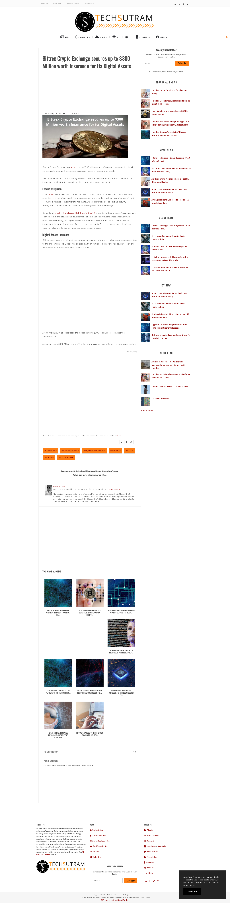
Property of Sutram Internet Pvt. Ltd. (116, 900)
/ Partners (155, 835)
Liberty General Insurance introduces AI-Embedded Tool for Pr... (121, 692)
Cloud (102, 37)
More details (114, 489)
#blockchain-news (70, 451)
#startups (49, 457)
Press (162, 37)
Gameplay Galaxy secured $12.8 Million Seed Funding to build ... (121, 651)
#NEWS (129, 451)
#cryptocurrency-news (95, 451)
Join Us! (150, 873)
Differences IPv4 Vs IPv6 (160, 398)
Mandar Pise (59, 486)
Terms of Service (72, 3)
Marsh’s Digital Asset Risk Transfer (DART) (75, 213)
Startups (144, 37)
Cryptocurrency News (99, 835)
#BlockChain (51, 451)
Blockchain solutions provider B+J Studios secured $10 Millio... (121, 611)
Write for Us (162, 846)
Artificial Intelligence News (101, 841)
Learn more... (189, 885)
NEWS (67, 37)
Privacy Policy (151, 857)
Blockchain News (97, 830)
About (148, 835)
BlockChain (83, 37)
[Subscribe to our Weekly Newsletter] (159, 63)
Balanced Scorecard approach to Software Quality (169, 386)
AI (129, 37)
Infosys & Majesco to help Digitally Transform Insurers (89, 734)
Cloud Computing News (100, 846)
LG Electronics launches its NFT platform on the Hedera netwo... (58, 691)
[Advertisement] (89, 89)
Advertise (44, 3)
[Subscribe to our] (175, 4)
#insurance (115, 451)
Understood (192, 891)
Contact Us (150, 841)
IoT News (96, 851)
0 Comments (72, 113)
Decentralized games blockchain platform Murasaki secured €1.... (89, 691)
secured (74, 167)
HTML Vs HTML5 (147, 410)
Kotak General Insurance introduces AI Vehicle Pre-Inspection (58, 735)
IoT (118, 37)
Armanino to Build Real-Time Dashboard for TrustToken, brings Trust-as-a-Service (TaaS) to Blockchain (168, 364)
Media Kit (149, 867)
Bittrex (51, 194)
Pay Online (149, 862)
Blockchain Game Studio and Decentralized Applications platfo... (89, 612)
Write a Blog (89, 3)
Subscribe (57, 3)
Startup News (96, 857)
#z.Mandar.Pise (66, 457)
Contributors (151, 846)
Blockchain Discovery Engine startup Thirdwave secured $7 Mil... (58, 612)
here (119, 436)
